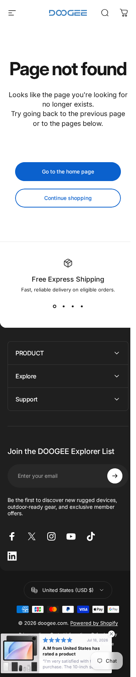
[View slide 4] (81, 306)
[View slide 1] (54, 306)
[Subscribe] (109, 494)
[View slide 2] (63, 306)
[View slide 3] (72, 306)
